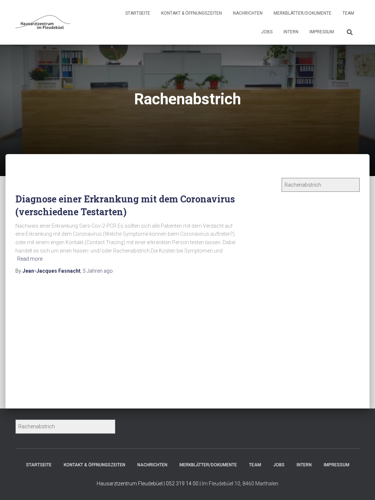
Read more (29, 259)
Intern (290, 31)
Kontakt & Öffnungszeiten (191, 13)
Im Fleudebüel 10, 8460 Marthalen (240, 483)
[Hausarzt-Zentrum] (43, 22)
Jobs (266, 31)
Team (348, 13)
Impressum (321, 31)
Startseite (137, 13)
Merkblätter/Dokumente (302, 13)
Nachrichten (248, 13)
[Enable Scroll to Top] (360, 485)
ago (98, 271)
